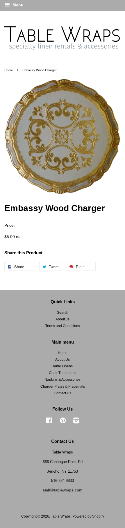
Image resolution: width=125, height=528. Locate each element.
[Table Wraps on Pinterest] (63, 422)
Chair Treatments (62, 373)
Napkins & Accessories (62, 380)
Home (8, 70)
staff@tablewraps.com (63, 490)
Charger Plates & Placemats (62, 386)
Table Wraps (61, 516)
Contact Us (62, 393)
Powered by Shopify (88, 516)
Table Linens (62, 366)
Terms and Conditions (62, 326)
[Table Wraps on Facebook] (49, 422)
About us (62, 319)
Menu (17, 5)
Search (62, 313)
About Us (62, 360)
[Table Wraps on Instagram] (76, 422)
